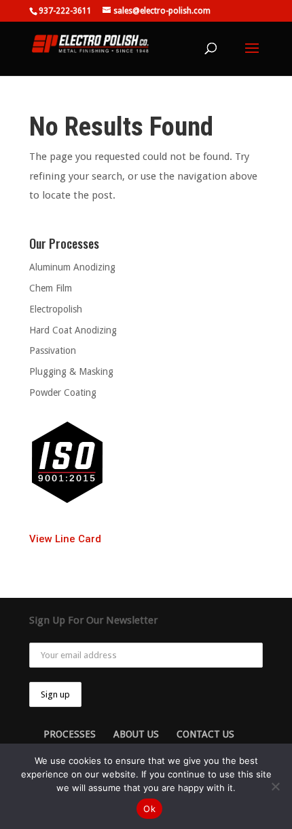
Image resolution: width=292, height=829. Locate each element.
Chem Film (50, 288)
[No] (275, 786)
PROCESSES (69, 734)
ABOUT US (136, 734)
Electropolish (55, 309)
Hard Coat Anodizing (73, 330)
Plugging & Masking (71, 371)
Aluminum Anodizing (72, 267)
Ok (149, 808)
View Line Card (65, 539)
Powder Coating (62, 392)
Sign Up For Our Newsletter (93, 620)
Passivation (52, 350)
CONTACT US (205, 734)
